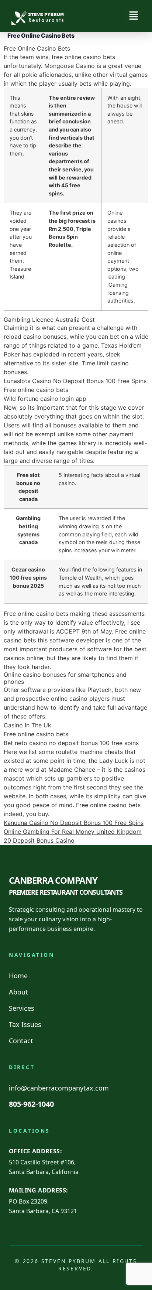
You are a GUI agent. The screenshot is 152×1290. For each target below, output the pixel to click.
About (18, 991)
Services (21, 1008)
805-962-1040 (31, 1104)
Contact (21, 1040)
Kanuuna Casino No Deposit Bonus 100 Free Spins (74, 822)
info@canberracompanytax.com (59, 1087)
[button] (133, 16)
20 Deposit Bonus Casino (39, 840)
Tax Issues (25, 1024)
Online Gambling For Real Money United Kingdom (73, 831)
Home (18, 975)
